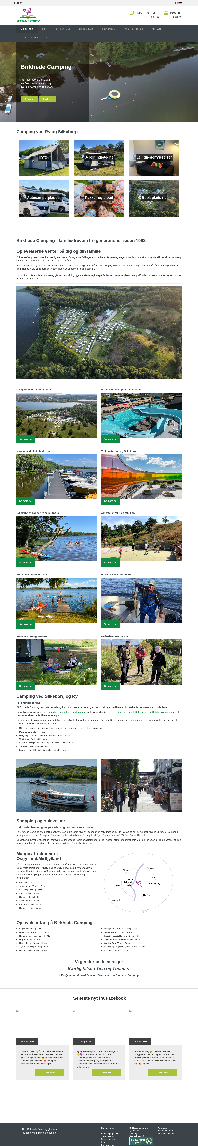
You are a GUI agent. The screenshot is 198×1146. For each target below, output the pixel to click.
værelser (127, 712)
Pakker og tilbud (108, 1139)
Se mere (29, 99)
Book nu (176, 13)
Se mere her (25, 439)
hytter (118, 712)
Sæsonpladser (107, 1136)
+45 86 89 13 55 (147, 13)
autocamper (80, 712)
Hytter (104, 1142)
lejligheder (139, 712)
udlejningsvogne (159, 712)
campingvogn (55, 712)
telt (66, 712)
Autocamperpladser (110, 1133)
